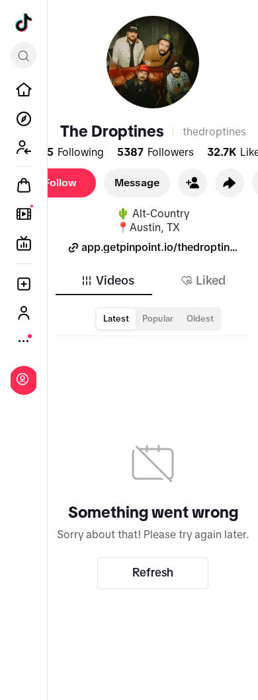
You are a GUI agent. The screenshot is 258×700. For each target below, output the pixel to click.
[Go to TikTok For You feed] (23, 22)
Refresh (152, 572)
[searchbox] (23, 55)
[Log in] (22, 379)
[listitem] (24, 90)
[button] (192, 182)
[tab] (107, 280)
